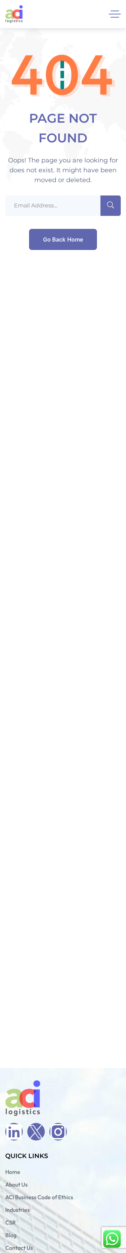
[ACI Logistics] (14, 14)
